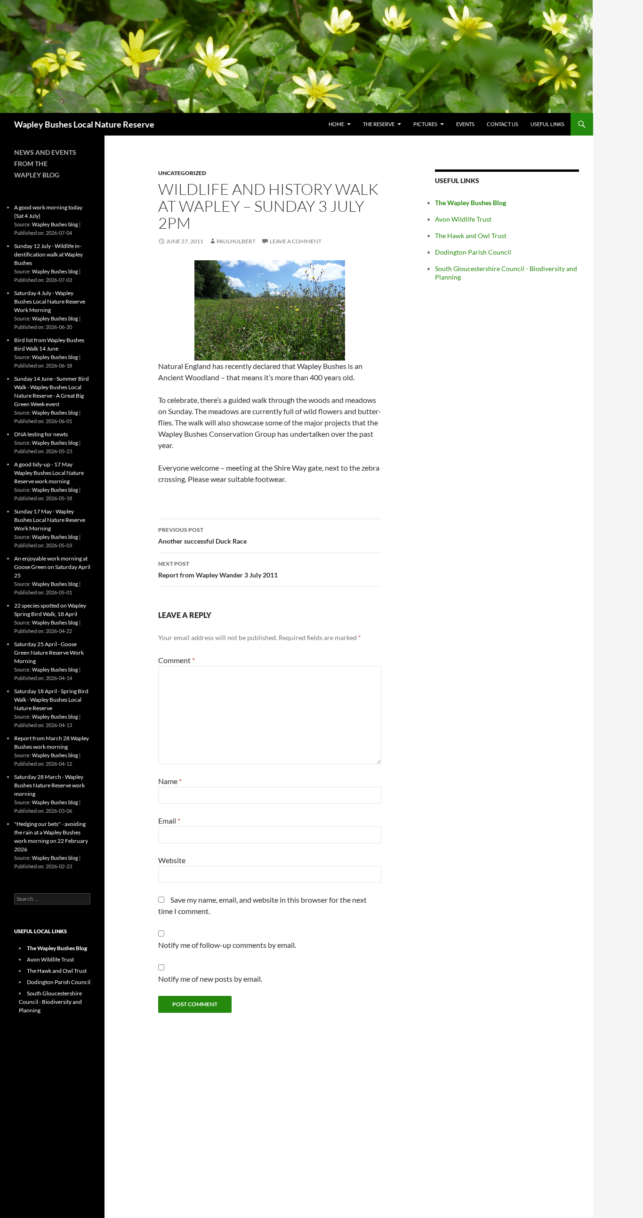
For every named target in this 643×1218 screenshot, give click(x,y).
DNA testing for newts (41, 434)
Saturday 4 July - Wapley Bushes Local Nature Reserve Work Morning (49, 301)
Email (169, 820)
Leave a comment (296, 241)
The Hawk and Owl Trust (470, 236)
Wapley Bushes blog (55, 224)
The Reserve (378, 124)
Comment (176, 660)
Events (465, 124)
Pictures (425, 124)
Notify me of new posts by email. (210, 978)
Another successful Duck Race (202, 535)
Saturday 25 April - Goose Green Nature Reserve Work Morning (49, 653)
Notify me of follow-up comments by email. (227, 944)
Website (171, 860)
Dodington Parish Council (473, 252)
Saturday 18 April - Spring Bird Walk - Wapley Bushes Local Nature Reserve (51, 700)
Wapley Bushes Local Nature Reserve (84, 124)
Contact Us (502, 124)
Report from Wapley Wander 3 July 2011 (218, 569)
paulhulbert (236, 241)
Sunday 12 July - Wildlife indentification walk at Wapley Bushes (48, 254)
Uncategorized (182, 172)
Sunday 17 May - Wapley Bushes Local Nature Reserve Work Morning (49, 520)
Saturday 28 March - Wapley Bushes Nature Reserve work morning (49, 785)
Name (170, 781)
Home (336, 124)
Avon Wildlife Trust (463, 219)
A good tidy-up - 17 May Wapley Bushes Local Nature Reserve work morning (49, 473)
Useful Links (547, 124)
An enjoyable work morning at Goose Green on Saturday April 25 (52, 567)
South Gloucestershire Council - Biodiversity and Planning (50, 1002)
